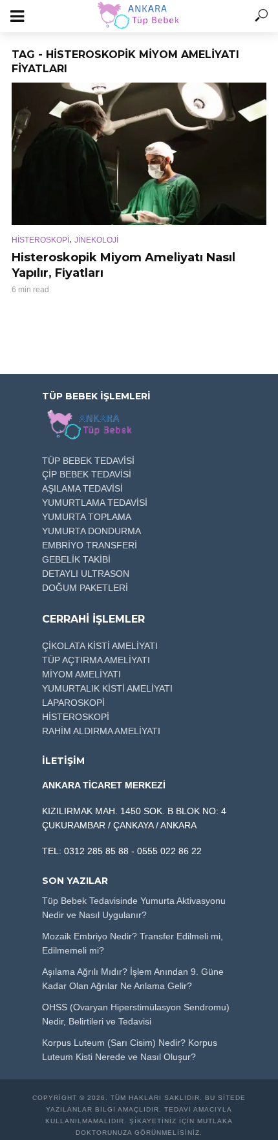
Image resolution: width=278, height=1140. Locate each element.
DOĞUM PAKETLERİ (85, 588)
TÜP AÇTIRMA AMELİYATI (96, 660)
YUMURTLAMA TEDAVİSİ (94, 502)
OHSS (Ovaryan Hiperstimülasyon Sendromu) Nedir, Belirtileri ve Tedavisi (136, 1014)
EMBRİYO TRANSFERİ (89, 545)
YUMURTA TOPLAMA (86, 517)
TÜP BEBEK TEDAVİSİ (88, 460)
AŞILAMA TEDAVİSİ (82, 488)
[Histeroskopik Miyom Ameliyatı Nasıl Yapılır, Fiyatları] (139, 154)
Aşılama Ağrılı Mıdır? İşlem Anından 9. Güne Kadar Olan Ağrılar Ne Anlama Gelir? (133, 978)
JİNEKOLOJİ (96, 240)
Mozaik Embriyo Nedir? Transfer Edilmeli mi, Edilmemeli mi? (132, 943)
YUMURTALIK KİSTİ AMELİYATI (107, 688)
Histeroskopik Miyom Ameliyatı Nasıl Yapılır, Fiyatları (123, 265)
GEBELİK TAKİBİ (76, 559)
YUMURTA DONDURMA (91, 531)
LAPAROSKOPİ (73, 702)
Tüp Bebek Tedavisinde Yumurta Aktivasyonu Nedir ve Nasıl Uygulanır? (134, 907)
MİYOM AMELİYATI (81, 674)
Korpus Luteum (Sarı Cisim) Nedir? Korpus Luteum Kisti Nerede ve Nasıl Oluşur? (129, 1049)
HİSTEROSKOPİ (40, 240)
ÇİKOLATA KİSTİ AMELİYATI (100, 646)
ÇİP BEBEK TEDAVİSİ (86, 474)
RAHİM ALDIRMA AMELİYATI (101, 731)
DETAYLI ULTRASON (85, 573)
